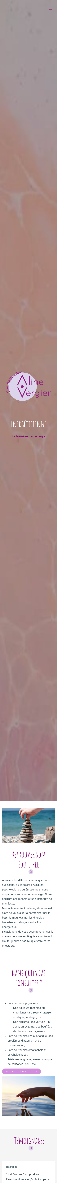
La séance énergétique (21, 1071)
